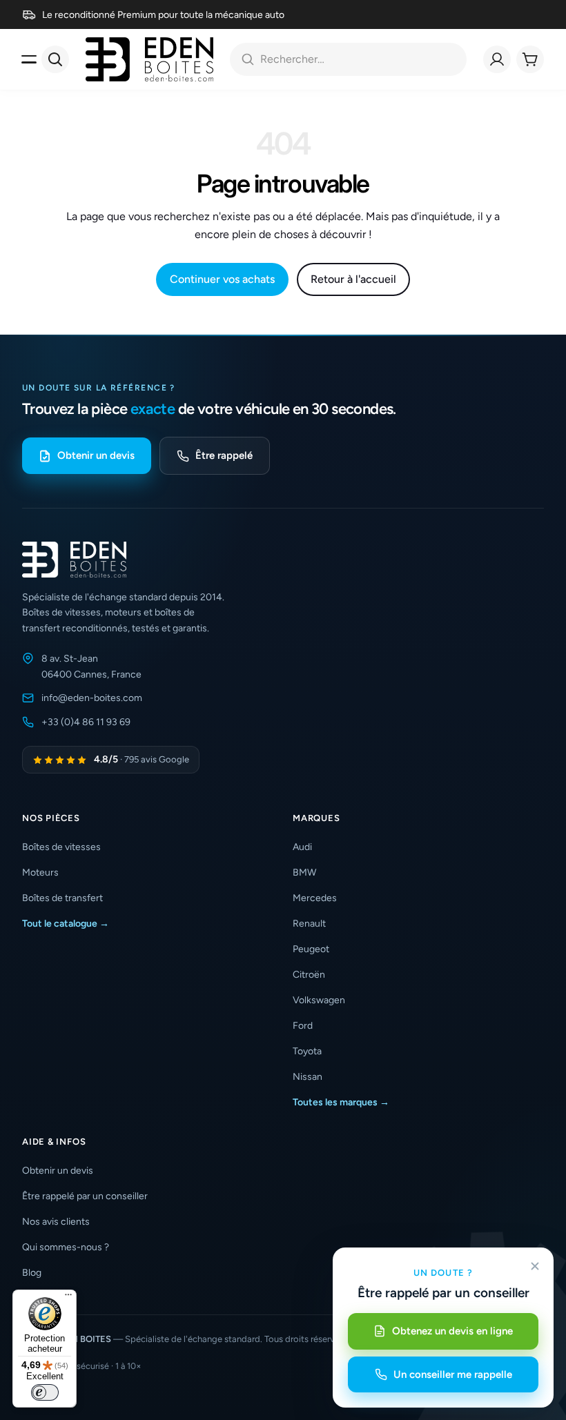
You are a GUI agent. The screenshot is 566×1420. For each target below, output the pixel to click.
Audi (302, 847)
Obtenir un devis (96, 455)
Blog (31, 1273)
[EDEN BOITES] (149, 59)
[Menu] (68, 1298)
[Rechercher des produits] (55, 59)
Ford (303, 1026)
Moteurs (40, 872)
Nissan (307, 1077)
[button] (147, 818)
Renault (309, 923)
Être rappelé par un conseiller (85, 1196)
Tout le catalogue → (65, 923)
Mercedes (315, 898)
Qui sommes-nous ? (65, 1247)
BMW (304, 872)
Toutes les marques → (341, 1102)
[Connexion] (497, 59)
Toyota (307, 1051)
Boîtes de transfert (62, 898)
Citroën (309, 974)
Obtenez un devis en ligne (452, 1331)
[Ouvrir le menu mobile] (29, 59)
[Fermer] (535, 1266)
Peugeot (311, 949)
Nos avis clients (56, 1221)
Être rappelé (224, 455)
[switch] (45, 1392)
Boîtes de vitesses (61, 847)
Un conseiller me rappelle (452, 1374)
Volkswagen (319, 1000)
